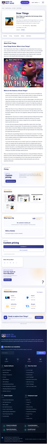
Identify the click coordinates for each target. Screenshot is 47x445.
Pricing (10, 35)
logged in (12, 233)
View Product (13, 308)
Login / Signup (35, 2)
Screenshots (16, 35)
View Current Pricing (11, 181)
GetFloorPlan (13, 304)
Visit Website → (39, 317)
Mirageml (33, 304)
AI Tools (13, 8)
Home (3, 8)
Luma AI (12, 295)
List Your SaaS (25, 2)
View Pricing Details (24, 250)
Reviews (22, 35)
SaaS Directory (8, 8)
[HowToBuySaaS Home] (8, 2)
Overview (5, 35)
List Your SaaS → (7, 279)
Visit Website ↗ (23, 246)
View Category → (40, 292)
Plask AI (32, 295)
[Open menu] (43, 2)
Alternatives (28, 35)
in (10, 262)
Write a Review (33, 25)
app (21, 49)
